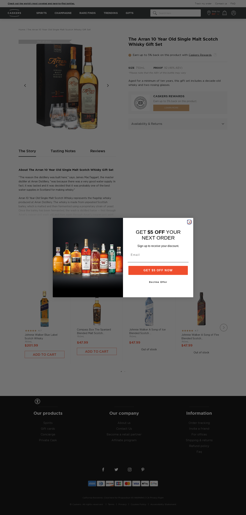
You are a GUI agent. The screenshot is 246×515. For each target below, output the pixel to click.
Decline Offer (158, 282)
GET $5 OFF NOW (158, 270)
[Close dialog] (189, 222)
